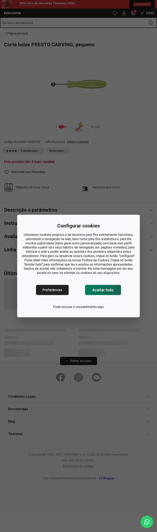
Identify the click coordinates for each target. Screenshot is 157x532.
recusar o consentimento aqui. (83, 307)
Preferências (52, 290)
